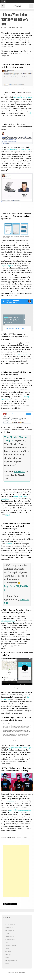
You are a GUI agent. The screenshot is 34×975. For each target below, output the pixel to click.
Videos (7, 963)
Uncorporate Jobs (11, 960)
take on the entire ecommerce (20, 810)
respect (7, 515)
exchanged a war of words (22, 97)
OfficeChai (17, 6)
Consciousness (10, 925)
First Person (9, 928)
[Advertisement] (16, 871)
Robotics (8, 952)
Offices (7, 949)
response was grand (8, 621)
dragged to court (23, 354)
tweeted (9, 544)
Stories (13, 837)
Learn (7, 934)
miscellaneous (10, 940)
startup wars (23, 837)
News (6, 943)
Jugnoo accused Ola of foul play (21, 748)
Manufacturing (10, 937)
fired (29, 113)
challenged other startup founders (18, 149)
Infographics (9, 931)
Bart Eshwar (18, 27)
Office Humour (10, 946)
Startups (9, 837)
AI (5, 922)
